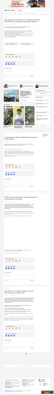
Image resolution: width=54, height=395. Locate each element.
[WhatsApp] (14, 64)
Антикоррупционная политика (9, 390)
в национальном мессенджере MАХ (26, 44)
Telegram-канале (8, 44)
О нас (15, 12)
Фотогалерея (10, 12)
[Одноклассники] (9, 64)
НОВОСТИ (6, 134)
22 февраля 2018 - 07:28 (7, 295)
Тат (40, 10)
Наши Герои (29, 12)
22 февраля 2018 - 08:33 (7, 141)
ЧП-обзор (33, 12)
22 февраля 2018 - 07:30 (7, 201)
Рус (36, 10)
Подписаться (47, 392)
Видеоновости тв (8, 194)
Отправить (31, 76)
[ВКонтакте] (6, 64)
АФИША (24, 12)
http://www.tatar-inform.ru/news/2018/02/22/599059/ (13, 320)
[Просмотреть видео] (8, 115)
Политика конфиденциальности (9, 391)
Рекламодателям (19, 12)
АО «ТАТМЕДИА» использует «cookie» (9, 390)
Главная (6, 12)
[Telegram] (11, 64)
